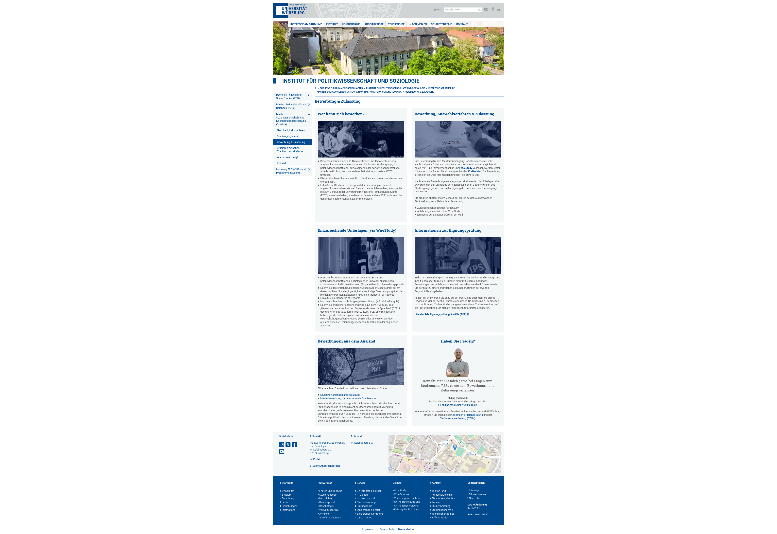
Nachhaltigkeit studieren (291, 130)
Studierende (396, 24)
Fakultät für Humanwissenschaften (341, 88)
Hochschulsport (366, 498)
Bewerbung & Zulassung (291, 142)
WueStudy (467, 167)
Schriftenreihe (441, 24)
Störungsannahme (442, 509)
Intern (437, 9)
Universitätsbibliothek (369, 490)
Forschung (288, 498)
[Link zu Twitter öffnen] (288, 444)
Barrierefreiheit (406, 529)
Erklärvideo (474, 171)
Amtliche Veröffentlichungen (330, 515)
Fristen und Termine (330, 490)
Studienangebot (328, 494)
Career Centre (364, 517)
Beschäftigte (326, 506)
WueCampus (401, 494)
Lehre (285, 502)
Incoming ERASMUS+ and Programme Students (291, 171)
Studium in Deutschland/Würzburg (340, 394)
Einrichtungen (289, 506)
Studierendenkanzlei (368, 509)
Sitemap (474, 490)
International (289, 509)
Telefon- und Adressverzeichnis (442, 492)
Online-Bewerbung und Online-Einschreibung (407, 503)
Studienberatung (366, 502)
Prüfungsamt (364, 506)
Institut (332, 24)
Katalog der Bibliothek (406, 509)
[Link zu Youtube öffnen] (282, 451)
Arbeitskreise (373, 24)
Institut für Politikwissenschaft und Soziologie (350, 81)
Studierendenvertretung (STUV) (457, 418)
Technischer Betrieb (443, 513)
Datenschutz (386, 529)
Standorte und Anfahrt (444, 498)
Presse (436, 502)
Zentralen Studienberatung (467, 414)
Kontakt (462, 24)
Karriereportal (327, 502)
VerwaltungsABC (329, 509)
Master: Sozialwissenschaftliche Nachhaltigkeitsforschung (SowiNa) (291, 119)
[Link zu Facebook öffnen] (294, 444)
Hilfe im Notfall (440, 517)
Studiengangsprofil (287, 136)
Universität (288, 490)
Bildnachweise (477, 494)
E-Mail (316, 459)
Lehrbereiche (351, 24)
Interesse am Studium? (306, 24)
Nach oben (475, 498)
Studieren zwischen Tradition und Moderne (290, 149)
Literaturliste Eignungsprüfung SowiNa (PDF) (440, 314)
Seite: (470, 514)
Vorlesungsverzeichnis (407, 498)
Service (361, 482)
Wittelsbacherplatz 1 (363, 442)
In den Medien (418, 24)
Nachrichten (326, 498)
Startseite (287, 482)
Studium (287, 494)
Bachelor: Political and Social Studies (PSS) (288, 96)
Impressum (368, 529)
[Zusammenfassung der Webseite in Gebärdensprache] (492, 9)
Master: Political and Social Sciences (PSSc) (291, 106)
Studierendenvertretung (370, 513)
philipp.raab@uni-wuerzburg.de (459, 404)
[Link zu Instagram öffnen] (282, 444)
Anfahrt (357, 436)
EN (498, 9)
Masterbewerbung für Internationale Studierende (348, 398)
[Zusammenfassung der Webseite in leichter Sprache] (486, 9)
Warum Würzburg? (287, 157)
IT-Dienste (362, 494)
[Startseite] (316, 88)
